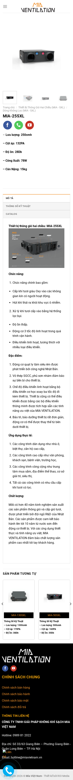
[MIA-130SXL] (19, 595)
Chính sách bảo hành (16, 694)
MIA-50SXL (54, 615)
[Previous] (8, 54)
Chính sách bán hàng (16, 687)
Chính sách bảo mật (15, 700)
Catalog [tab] (11, 214)
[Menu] (5, 6)
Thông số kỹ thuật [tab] (18, 206)
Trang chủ (9, 107)
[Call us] (18, 125)
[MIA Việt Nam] (38, 7)
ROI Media (63, 775)
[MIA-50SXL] (54, 595)
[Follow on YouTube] (29, 125)
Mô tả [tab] (9, 198)
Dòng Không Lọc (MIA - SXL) (19, 110)
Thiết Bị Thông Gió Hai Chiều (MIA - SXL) (41, 107)
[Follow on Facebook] (7, 125)
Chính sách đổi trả (14, 707)
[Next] (64, 54)
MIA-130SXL (18, 615)
